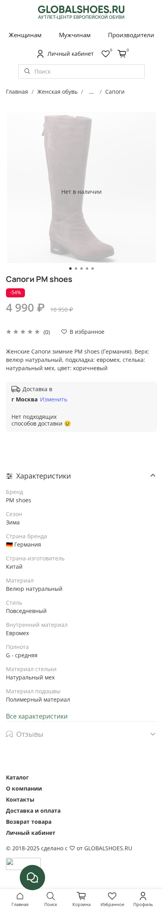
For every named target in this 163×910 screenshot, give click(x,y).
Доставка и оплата (33, 810)
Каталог (17, 777)
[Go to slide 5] (92, 268)
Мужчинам (75, 35)
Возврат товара (28, 821)
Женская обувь (57, 91)
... (91, 92)
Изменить (53, 399)
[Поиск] (27, 71)
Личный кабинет (30, 832)
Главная (17, 91)
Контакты (20, 799)
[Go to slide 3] (81, 268)
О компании (24, 788)
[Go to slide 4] (87, 268)
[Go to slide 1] (70, 268)
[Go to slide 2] (76, 268)
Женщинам (25, 35)
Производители (131, 35)
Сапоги (115, 91)
